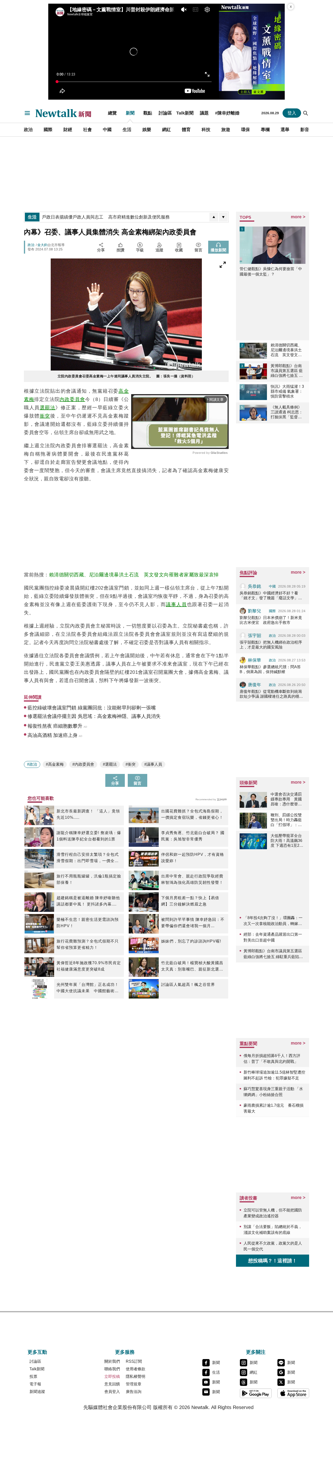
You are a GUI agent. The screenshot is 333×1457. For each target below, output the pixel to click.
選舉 (285, 129)
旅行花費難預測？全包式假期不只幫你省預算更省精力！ (88, 944)
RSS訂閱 (134, 1361)
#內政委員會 (83, 764)
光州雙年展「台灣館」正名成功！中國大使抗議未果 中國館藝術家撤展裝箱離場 (88, 988)
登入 (291, 113)
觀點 (147, 113)
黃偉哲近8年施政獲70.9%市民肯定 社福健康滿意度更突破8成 (89, 966)
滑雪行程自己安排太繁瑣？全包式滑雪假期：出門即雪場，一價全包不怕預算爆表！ (88, 858)
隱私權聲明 (135, 1376)
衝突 (45, 416)
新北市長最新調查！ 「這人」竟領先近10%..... (88, 814)
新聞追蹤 (37, 1392)
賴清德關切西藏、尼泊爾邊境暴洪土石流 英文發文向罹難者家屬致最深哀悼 (134, 574)
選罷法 (48, 407)
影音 (304, 129)
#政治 (32, 764)
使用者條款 (135, 1369)
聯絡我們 (112, 1369)
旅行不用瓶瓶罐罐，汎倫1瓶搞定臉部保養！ (89, 879)
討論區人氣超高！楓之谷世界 (188, 984)
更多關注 (255, 1352)
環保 (245, 129)
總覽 (112, 113)
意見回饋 (112, 1384)
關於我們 (112, 1361)
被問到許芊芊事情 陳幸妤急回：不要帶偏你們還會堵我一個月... (193, 922)
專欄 (265, 129)
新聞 (130, 113)
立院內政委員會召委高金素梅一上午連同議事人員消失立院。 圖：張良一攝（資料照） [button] (126, 376)
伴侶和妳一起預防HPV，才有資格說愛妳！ (192, 857)
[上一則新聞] (213, 217)
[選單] (27, 113)
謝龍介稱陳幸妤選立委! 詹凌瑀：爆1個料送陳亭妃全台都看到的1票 (89, 836)
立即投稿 (112, 1376)
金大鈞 (42, 245)
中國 (107, 129)
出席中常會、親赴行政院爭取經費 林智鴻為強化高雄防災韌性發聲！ (192, 879)
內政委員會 (72, 399)
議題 (204, 113)
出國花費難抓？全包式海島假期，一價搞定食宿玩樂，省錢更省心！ (192, 814)
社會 (87, 129)
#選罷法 (110, 764)
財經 (67, 129)
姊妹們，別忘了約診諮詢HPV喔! (191, 941)
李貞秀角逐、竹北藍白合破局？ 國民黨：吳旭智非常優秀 (193, 836)
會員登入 (112, 1392)
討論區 (165, 113)
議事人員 (176, 604)
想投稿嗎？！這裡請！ (272, 1260)
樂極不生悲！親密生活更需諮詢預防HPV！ (88, 922)
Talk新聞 (185, 113)
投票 (33, 1376)
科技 (206, 129)
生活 (127, 129)
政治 (28, 129)
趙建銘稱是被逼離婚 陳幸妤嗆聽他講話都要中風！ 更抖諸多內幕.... (88, 901)
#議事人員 (153, 764)
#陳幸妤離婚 (227, 113)
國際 (48, 129)
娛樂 (146, 129)
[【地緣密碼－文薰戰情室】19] (252, 52)
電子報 (35, 1384)
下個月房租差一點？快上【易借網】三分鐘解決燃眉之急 (190, 901)
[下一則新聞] (223, 217)
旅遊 (225, 129)
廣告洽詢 (133, 1392)
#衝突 (131, 764)
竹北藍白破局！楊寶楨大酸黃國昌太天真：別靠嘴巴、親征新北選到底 (192, 966)
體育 (186, 129)
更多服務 (125, 1352)
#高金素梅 (55, 764)
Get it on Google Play (256, 1393)
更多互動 (37, 1352)
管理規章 (133, 1384)
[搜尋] (305, 113)
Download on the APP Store (293, 1393)
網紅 (166, 129)
